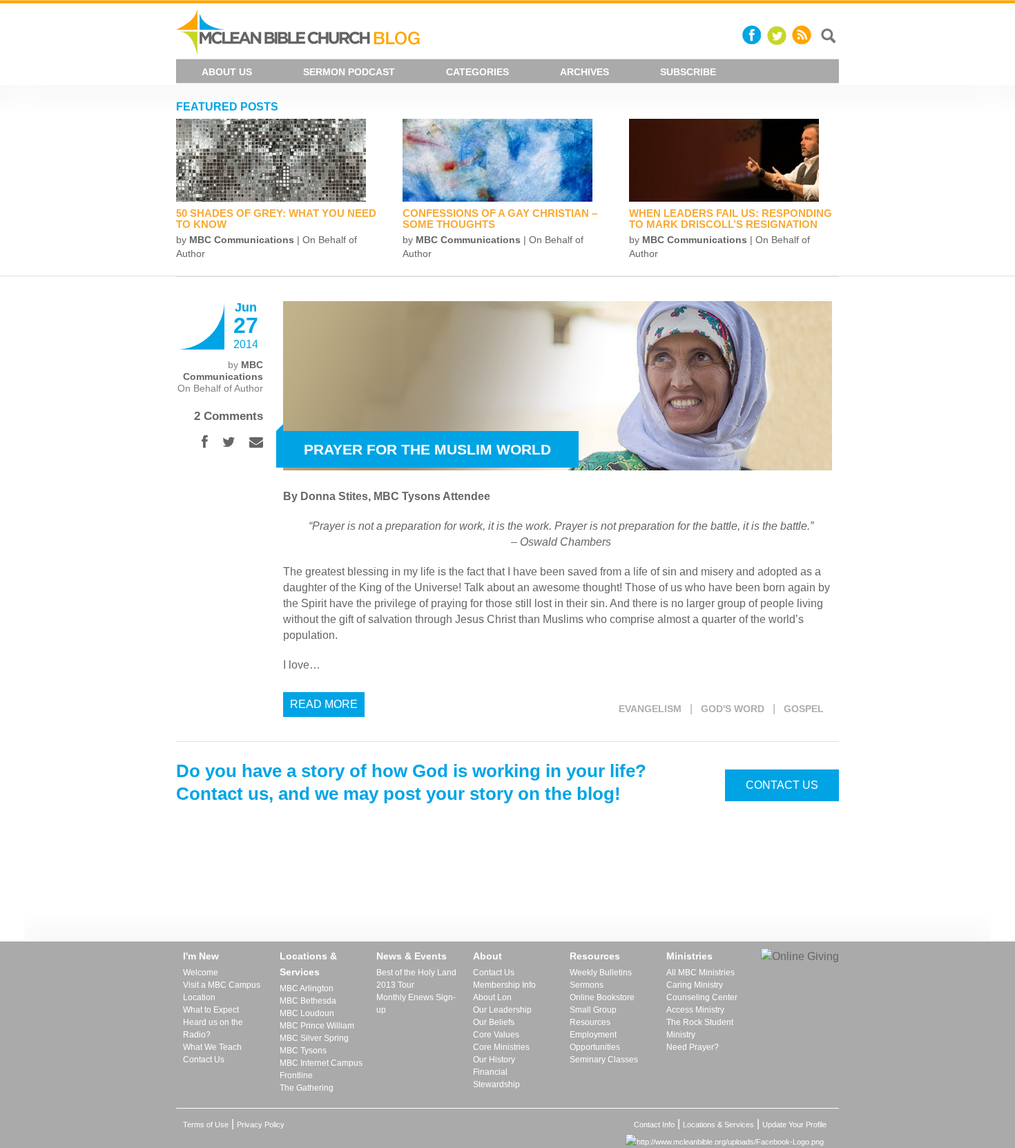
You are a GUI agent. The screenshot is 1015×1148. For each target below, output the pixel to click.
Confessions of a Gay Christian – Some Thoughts (500, 218)
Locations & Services (308, 963)
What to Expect (211, 1010)
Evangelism (650, 708)
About (487, 956)
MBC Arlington (307, 988)
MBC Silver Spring (314, 1038)
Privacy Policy (260, 1124)
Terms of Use (206, 1124)
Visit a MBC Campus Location (221, 991)
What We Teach (212, 1047)
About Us (227, 71)
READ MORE (324, 704)
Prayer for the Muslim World (427, 449)
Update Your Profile (794, 1124)
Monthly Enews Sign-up (416, 1004)
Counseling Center (701, 997)
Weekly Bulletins (601, 972)
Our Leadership (502, 1010)
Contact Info (654, 1124)
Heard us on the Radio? (213, 1028)
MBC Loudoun (307, 1013)
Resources (595, 956)
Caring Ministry (694, 985)
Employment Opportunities (595, 1041)
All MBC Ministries (700, 972)
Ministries (689, 956)
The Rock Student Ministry (699, 1028)
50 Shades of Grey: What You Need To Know (276, 218)
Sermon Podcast (349, 71)
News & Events (411, 956)
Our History (494, 1059)
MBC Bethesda (308, 1001)
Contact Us (782, 785)
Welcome (200, 972)
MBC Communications (241, 239)
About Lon (492, 997)
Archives (584, 71)
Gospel (804, 708)
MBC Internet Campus (321, 1063)
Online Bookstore (602, 997)
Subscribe (688, 71)
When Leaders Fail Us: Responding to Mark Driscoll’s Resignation (730, 218)
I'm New (201, 956)
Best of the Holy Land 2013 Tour (416, 979)
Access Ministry (695, 1010)
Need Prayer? (692, 1047)
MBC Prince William (317, 1026)
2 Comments (228, 416)
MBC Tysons (303, 1050)
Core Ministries (501, 1047)
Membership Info (504, 985)
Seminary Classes (604, 1059)
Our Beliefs (493, 1022)
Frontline (296, 1075)
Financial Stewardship (496, 1078)
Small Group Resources (593, 1016)
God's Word (732, 708)
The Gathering (307, 1088)
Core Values (496, 1035)
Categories (477, 71)
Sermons (586, 985)
